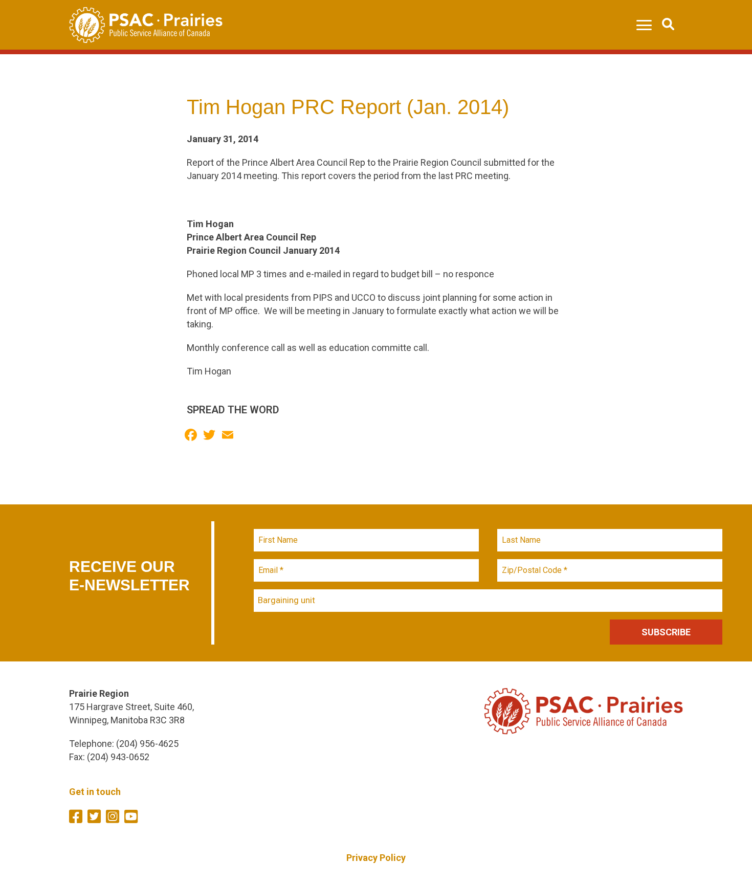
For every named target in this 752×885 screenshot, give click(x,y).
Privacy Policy (376, 857)
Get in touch (95, 791)
